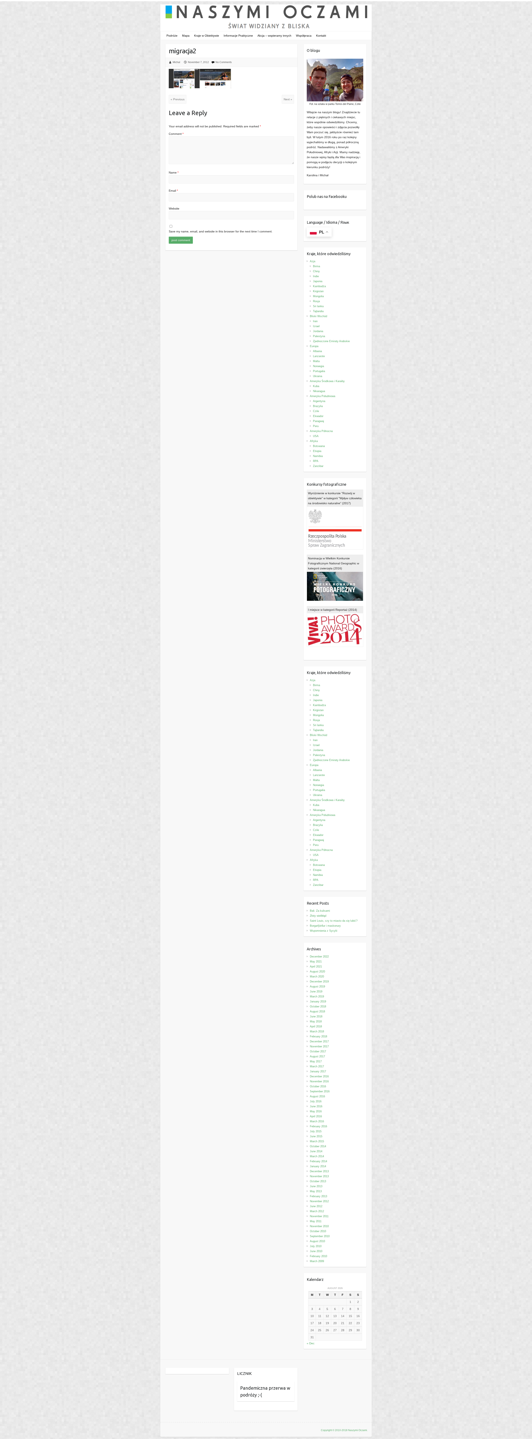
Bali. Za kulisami (320, 910)
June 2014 (316, 1151)
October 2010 (318, 1231)
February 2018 (318, 1036)
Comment (176, 133)
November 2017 (319, 1046)
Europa (314, 346)
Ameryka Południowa (322, 396)
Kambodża (319, 286)
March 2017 (317, 1066)
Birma (316, 266)
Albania (317, 351)
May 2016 (316, 1111)
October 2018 (318, 1006)
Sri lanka (318, 306)
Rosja (316, 301)
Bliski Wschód (318, 316)
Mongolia (318, 296)
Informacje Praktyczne (238, 35)
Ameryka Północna (321, 431)
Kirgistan (318, 291)
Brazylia (318, 406)
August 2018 (317, 1011)
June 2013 (316, 1186)
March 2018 (317, 1031)
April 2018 (316, 1026)
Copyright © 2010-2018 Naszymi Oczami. (344, 1430)
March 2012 (317, 1211)
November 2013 (319, 1176)
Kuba (316, 386)
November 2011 (319, 1216)
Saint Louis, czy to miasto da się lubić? (333, 920)
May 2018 (316, 1021)
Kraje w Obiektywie (206, 35)
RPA (315, 461)
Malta (316, 361)
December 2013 (319, 1171)
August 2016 (317, 1096)
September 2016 (320, 1091)
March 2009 (317, 1261)
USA (316, 436)
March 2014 (317, 1156)
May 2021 (316, 961)
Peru (316, 426)
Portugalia (319, 371)
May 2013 (316, 1191)
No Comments (224, 62)
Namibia (318, 456)
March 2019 (317, 996)
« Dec (310, 1343)
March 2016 (317, 1121)
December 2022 (319, 956)
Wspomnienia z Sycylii (323, 930)
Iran (315, 321)
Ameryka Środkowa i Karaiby (327, 381)
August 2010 (317, 1241)
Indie (316, 276)
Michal (176, 62)
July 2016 (315, 1101)
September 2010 (320, 1236)
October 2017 (318, 1051)
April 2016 (316, 1116)
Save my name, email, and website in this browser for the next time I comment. (220, 231)
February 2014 (318, 1161)
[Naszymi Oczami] (266, 17)
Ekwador (318, 416)
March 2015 (317, 1141)
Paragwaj (318, 421)
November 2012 (319, 1201)
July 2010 (315, 1246)
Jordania (318, 331)
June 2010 (316, 1251)
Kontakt (321, 35)
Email (173, 190)
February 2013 (318, 1196)
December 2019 (319, 981)
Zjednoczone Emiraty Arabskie (331, 341)
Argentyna (319, 401)
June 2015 (316, 1136)
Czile (316, 411)
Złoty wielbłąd (318, 915)
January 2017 (318, 1071)
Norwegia (318, 366)
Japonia (317, 281)
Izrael (316, 326)
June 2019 (316, 991)
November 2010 (319, 1226)
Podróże (171, 35)
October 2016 (318, 1086)
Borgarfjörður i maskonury (325, 925)
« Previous (178, 99)
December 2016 (319, 1076)
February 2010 (318, 1256)
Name (174, 172)
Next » (288, 99)
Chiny (316, 271)
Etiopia (317, 451)
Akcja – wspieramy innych (274, 35)
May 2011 (315, 1221)
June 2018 (316, 1016)
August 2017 (317, 1056)
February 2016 (318, 1126)
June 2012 (316, 1206)
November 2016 (319, 1081)
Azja (312, 261)
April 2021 (316, 966)
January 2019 (318, 1001)
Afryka (314, 441)
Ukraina (317, 376)
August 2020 (317, 971)
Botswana (319, 446)
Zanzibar (318, 466)
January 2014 (318, 1166)
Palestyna (319, 336)
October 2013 (318, 1181)
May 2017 (316, 1061)
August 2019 (317, 986)
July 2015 (315, 1131)
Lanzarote (319, 356)
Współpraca (304, 35)
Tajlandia (318, 311)
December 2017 (319, 1041)
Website (174, 208)
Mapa (186, 35)
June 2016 (316, 1106)
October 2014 (318, 1146)
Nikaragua (319, 391)
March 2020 (317, 976)
